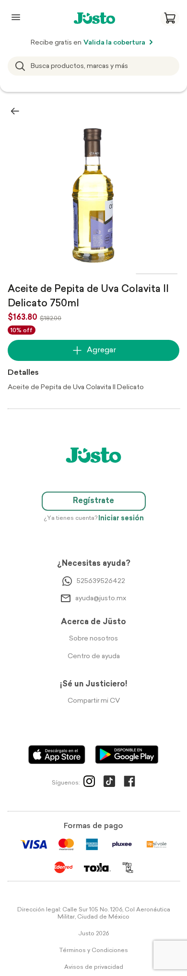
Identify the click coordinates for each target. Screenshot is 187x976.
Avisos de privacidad (93, 967)
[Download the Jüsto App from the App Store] (56, 754)
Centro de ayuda (94, 656)
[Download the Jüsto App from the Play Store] (127, 754)
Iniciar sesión (121, 518)
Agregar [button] (101, 350)
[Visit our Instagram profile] (89, 783)
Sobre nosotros (93, 638)
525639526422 (101, 581)
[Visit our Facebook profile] (129, 783)
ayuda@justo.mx (100, 598)
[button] (169, 18)
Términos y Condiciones (93, 951)
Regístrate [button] (93, 501)
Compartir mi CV (94, 701)
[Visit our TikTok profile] (109, 783)
